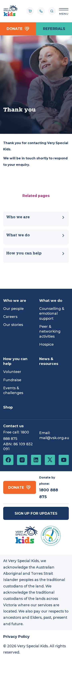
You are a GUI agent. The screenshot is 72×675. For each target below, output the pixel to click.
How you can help (24, 253)
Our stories (13, 325)
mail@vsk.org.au (54, 438)
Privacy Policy (16, 636)
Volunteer (12, 372)
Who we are (18, 217)
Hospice (46, 344)
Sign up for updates (36, 513)
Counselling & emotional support (51, 313)
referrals (54, 29)
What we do (18, 235)
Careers (10, 316)
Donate (15, 29)
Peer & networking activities (49, 331)
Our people (13, 308)
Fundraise (12, 380)
